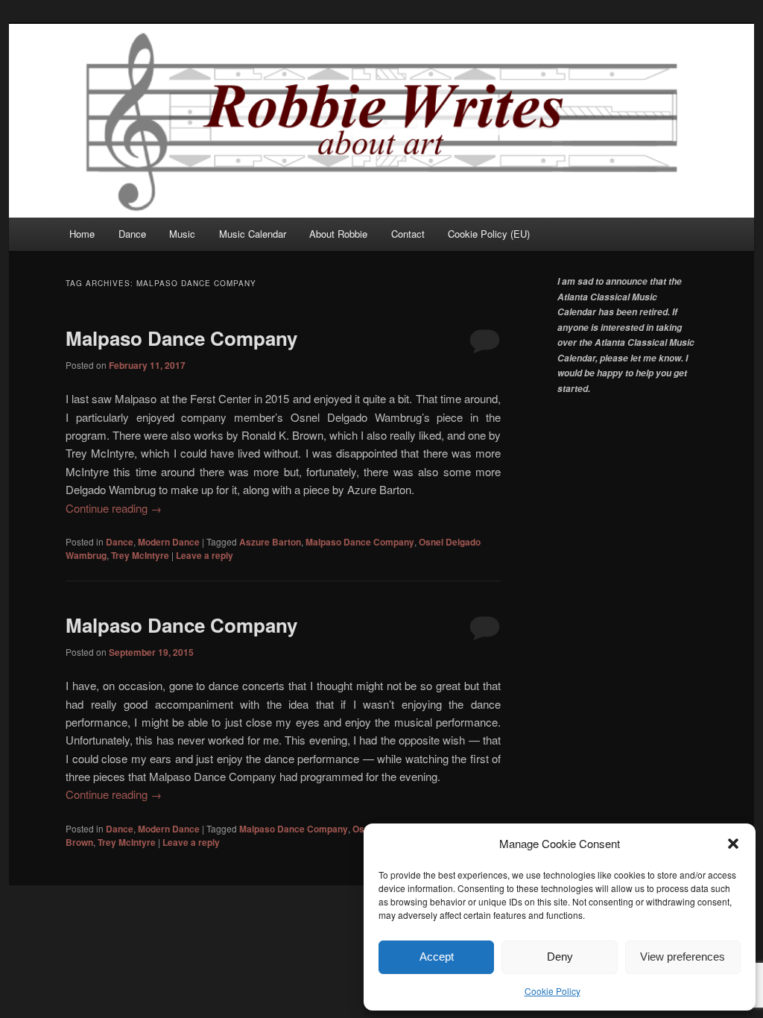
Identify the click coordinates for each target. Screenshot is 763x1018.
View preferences (682, 956)
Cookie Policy (552, 990)
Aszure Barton (270, 541)
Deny (560, 956)
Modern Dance (169, 541)
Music (182, 234)
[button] (733, 843)
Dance (132, 234)
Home (82, 234)
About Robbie (338, 234)
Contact (408, 234)
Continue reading (114, 508)
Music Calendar (252, 234)
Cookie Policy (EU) (489, 234)
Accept (437, 956)
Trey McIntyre (140, 555)
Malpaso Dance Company (181, 338)
